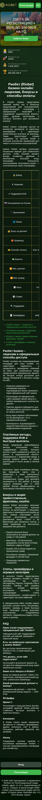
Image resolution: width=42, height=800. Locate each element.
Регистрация (26, 5)
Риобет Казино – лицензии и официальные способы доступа (21, 326)
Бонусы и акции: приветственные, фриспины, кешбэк (22, 337)
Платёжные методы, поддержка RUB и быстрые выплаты (21, 331)
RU (38, 5)
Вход (21, 764)
